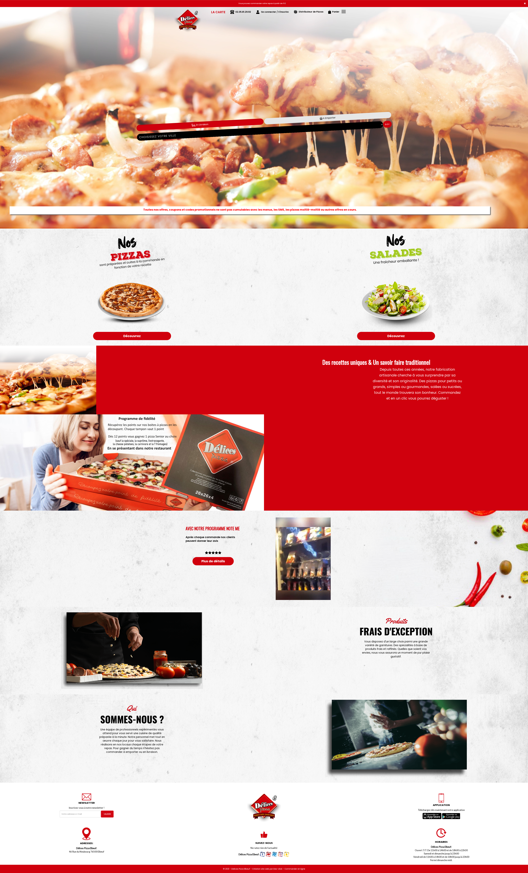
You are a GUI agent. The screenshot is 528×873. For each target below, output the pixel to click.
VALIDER (107, 814)
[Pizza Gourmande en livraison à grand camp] (132, 380)
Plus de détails (213, 561)
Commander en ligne (294, 869)
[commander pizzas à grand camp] (396, 738)
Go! (387, 124)
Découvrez (132, 336)
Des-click (277, 869)
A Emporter (329, 118)
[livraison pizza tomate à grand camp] (132, 650)
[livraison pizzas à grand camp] (188, 10)
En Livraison (201, 125)
